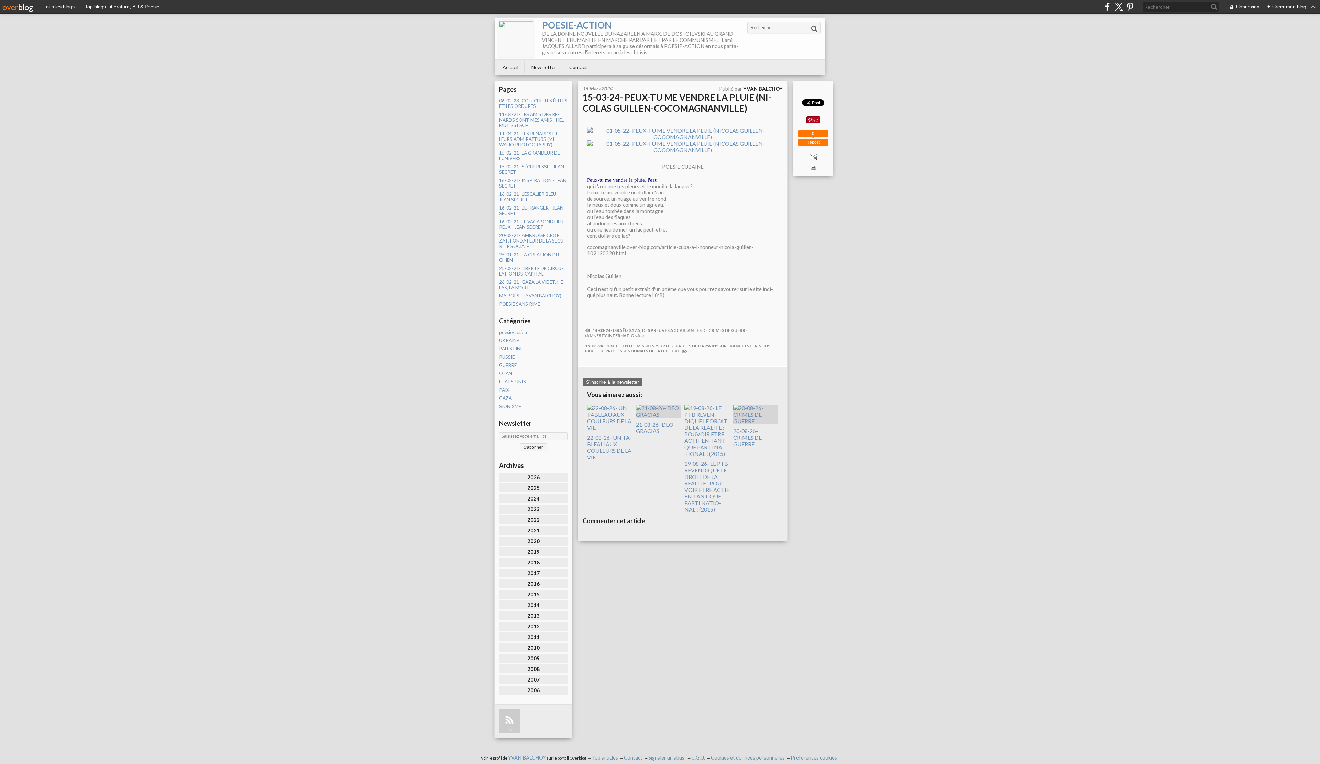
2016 (533, 584)
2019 (533, 552)
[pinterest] (1130, 7)
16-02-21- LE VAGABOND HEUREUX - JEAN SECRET (532, 224)
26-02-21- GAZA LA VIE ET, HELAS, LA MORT (532, 284)
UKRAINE (509, 340)
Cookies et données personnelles (748, 758)
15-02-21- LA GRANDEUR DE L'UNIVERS (529, 155)
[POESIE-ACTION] (516, 38)
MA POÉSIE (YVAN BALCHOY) (530, 296)
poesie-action (513, 332)
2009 (533, 658)
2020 (533, 541)
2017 (533, 573)
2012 (533, 626)
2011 (533, 637)
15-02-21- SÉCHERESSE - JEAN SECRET (531, 169)
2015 (533, 594)
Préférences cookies (814, 758)
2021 (533, 530)
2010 (533, 647)
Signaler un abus (666, 758)
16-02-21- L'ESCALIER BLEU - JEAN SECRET (529, 196)
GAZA (505, 398)
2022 (533, 520)
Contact (578, 67)
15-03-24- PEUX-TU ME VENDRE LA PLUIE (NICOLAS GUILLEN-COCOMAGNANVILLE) (677, 103)
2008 (533, 669)
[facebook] (1107, 7)
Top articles (605, 758)
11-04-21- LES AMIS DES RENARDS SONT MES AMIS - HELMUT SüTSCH (532, 120)
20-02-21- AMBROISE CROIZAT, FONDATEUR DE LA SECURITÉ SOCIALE (532, 241)
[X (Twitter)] (1118, 7)
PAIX (504, 390)
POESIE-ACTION (577, 25)
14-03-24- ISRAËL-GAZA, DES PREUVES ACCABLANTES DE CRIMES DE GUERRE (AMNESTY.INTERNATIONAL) (666, 333)
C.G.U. (698, 758)
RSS (509, 730)
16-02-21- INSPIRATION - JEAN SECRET (532, 183)
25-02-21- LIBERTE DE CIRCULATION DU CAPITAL (531, 271)
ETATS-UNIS (512, 381)
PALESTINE (511, 348)
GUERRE (508, 365)
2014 (533, 605)
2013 (533, 616)
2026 (533, 477)
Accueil (510, 67)
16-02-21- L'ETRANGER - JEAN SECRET (531, 210)
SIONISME (510, 406)
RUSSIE (507, 357)
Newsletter (543, 67)
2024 (533, 498)
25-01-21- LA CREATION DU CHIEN (529, 257)
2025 (533, 488)
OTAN (505, 373)
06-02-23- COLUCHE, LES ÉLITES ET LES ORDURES (533, 103)
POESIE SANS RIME (519, 304)
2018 (533, 562)
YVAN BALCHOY (527, 758)
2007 (533, 679)
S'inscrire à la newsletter (612, 382)
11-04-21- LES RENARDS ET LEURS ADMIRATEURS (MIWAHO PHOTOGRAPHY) (528, 139)
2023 (533, 509)
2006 (533, 690)
